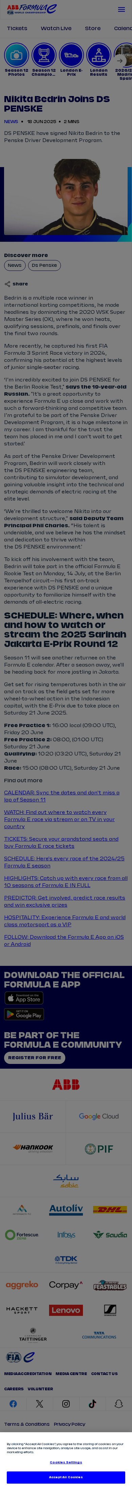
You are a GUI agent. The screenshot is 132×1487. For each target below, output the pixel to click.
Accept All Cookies (66, 1477)
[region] (66, 1459)
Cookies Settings (66, 1462)
